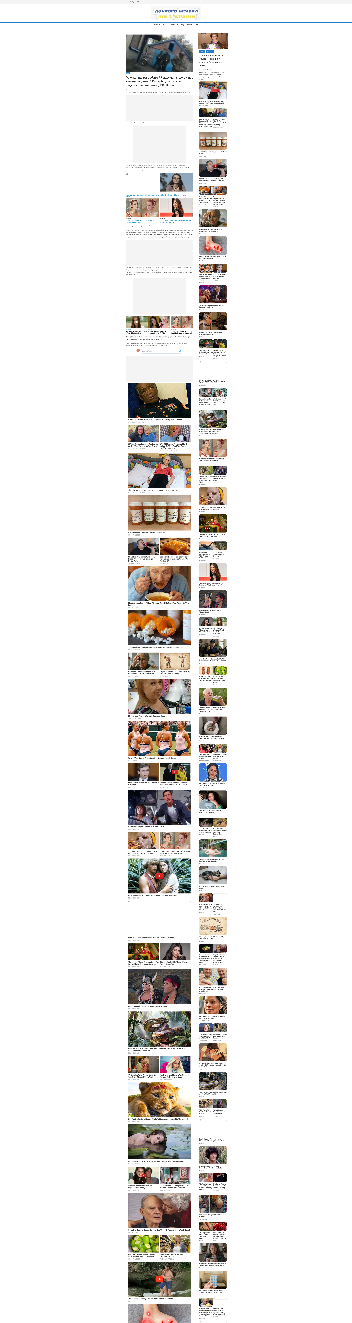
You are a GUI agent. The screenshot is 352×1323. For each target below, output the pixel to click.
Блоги (189, 25)
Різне (196, 25)
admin (136, 89)
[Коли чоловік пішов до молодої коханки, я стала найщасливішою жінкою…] (213, 41)
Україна (165, 25)
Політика (174, 25)
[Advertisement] (159, 108)
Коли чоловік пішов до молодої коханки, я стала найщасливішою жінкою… (211, 60)
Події (182, 25)
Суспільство (210, 51)
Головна (157, 25)
